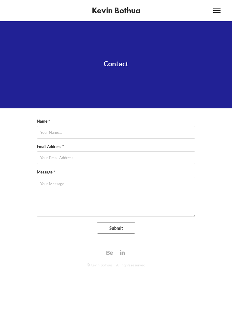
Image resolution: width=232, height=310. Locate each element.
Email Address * (50, 146)
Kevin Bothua (116, 10)
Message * (46, 172)
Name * (43, 121)
